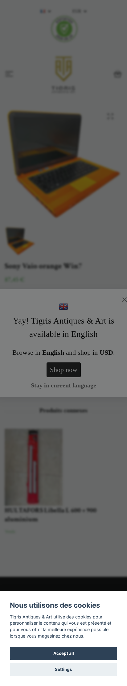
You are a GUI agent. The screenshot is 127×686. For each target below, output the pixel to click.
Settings (63, 669)
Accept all (63, 653)
